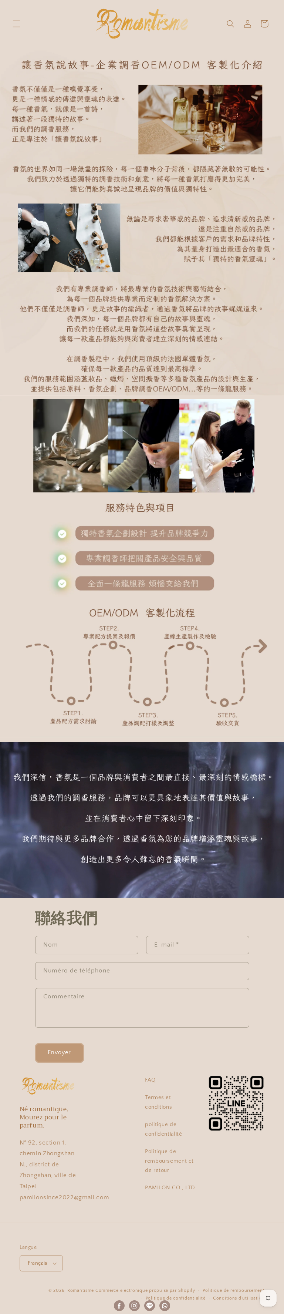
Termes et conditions (158, 1102)
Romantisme (80, 1290)
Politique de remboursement (233, 1290)
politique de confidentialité (163, 1129)
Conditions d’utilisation (239, 1298)
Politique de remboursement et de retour (169, 1161)
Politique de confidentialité (176, 1298)
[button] (16, 23)
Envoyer (59, 1052)
